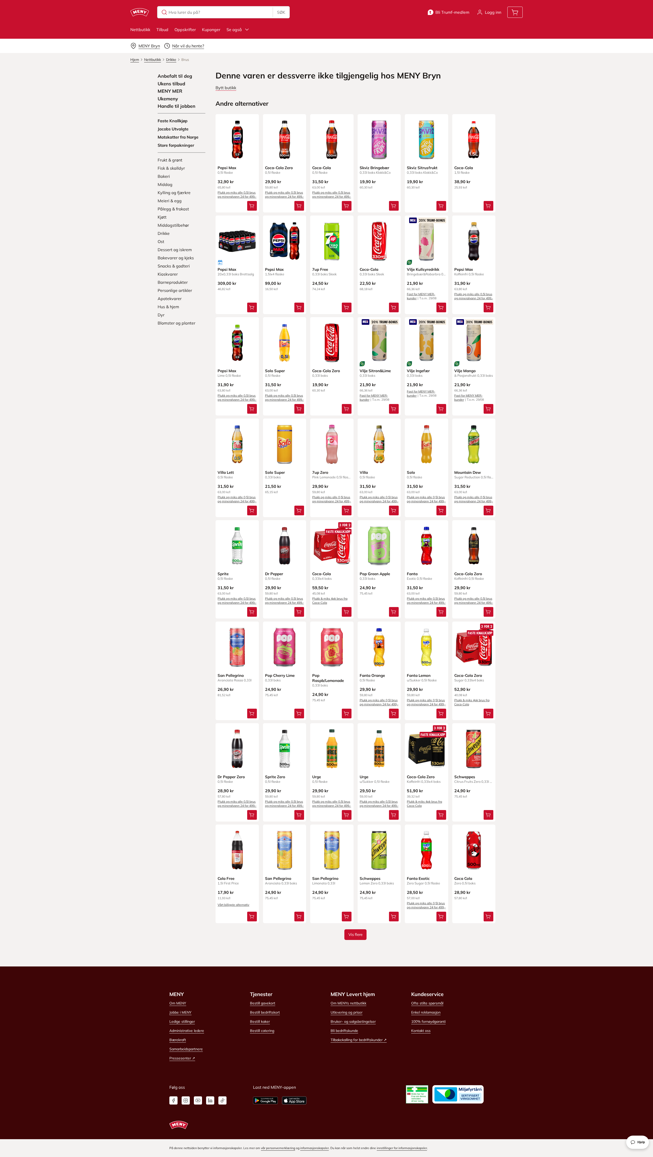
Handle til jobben (176, 106)
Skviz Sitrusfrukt (422, 167)
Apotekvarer (170, 298)
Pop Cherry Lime (280, 675)
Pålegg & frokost (173, 208)
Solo (411, 472)
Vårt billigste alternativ (233, 905)
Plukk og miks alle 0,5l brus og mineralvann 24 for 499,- (237, 194)
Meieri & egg (170, 200)
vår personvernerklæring (278, 1148)
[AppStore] (294, 1100)
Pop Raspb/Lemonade (328, 678)
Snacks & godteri (174, 265)
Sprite (223, 573)
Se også (234, 29)
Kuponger (211, 29)
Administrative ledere (186, 1030)
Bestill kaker (260, 1021)
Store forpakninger (176, 145)
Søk (281, 12)
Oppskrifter (185, 29)
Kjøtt (162, 217)
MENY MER (170, 91)
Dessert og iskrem (175, 249)
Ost (161, 241)
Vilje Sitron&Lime (375, 370)
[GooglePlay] (265, 1100)
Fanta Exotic (418, 878)
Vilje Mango (465, 370)
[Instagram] (186, 1100)
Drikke (164, 233)
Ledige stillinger (182, 1021)
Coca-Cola (321, 167)
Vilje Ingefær (418, 370)
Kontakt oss (421, 1030)
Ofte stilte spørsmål (427, 1003)
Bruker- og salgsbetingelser (353, 1021)
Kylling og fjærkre (174, 192)
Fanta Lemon (419, 675)
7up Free (320, 269)
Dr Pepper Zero (231, 776)
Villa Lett (226, 472)
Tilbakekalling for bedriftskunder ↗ (359, 1040)
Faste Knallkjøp (172, 120)
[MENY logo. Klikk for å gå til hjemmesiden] (139, 12)
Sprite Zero (275, 776)
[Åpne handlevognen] (515, 12)
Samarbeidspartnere (186, 1049)
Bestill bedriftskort (265, 1012)
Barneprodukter (173, 282)
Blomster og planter (176, 323)
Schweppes (464, 776)
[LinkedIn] (210, 1100)
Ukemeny (168, 99)
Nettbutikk (140, 29)
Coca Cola (463, 878)
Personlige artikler (175, 290)
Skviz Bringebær (374, 167)
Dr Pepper (274, 573)
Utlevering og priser (346, 1012)
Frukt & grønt (170, 160)
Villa (364, 472)
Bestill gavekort (262, 1003)
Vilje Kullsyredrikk (423, 269)
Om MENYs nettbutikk (348, 1003)
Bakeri (164, 176)
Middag (165, 184)
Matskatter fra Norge (178, 137)
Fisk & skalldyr (171, 168)
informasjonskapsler (314, 1148)
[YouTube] (198, 1100)
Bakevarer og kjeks (176, 257)
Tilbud (162, 29)
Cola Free (226, 878)
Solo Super (275, 370)
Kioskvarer (168, 274)
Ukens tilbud (171, 84)
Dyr (161, 314)
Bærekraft (177, 1040)
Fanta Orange (372, 675)
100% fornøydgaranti (428, 1021)
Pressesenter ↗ (182, 1058)
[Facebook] (173, 1100)
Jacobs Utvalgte (173, 128)
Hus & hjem (168, 306)
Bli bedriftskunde (344, 1030)
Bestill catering (262, 1030)
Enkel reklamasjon (426, 1012)
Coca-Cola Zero (279, 167)
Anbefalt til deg (175, 76)
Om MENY (177, 1003)
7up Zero (320, 472)
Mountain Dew (467, 472)
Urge (316, 776)
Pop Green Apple (375, 573)
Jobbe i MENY (180, 1012)
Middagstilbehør (173, 225)
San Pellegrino (231, 675)
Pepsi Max (227, 167)
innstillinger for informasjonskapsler (402, 1148)
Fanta (412, 573)
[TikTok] (222, 1100)
